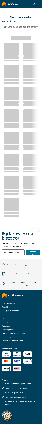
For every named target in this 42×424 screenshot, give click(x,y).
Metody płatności (8, 329)
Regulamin (6, 326)
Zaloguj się (33, 252)
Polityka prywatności (10, 336)
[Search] (28, 4)
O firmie (5, 322)
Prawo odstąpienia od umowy (13, 333)
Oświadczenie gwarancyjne (12, 340)
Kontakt (5, 307)
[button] (33, 4)
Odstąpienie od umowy (11, 310)
